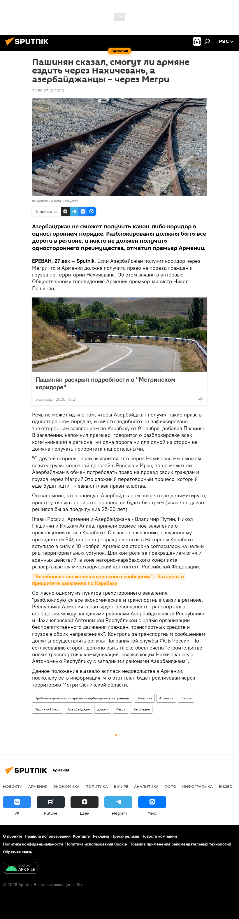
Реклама (101, 836)
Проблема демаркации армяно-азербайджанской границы (82, 698)
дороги (102, 709)
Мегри (120, 709)
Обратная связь (17, 852)
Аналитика (146, 786)
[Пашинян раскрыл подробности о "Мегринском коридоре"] (119, 334)
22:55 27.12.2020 (48, 90)
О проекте (12, 836)
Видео (226, 786)
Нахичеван (141, 709)
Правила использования (48, 836)
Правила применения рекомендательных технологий (180, 844)
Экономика (66, 786)
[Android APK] (21, 868)
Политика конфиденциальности (33, 844)
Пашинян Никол (48, 709)
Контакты (82, 836)
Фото (170, 786)
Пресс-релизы (125, 836)
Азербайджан (79, 709)
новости (12, 786)
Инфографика (197, 786)
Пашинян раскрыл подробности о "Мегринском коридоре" (105, 383)
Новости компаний (159, 836)
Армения (166, 698)
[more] (200, 399)
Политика (144, 698)
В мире (185, 698)
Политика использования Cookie (96, 844)
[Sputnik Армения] (28, 46)
